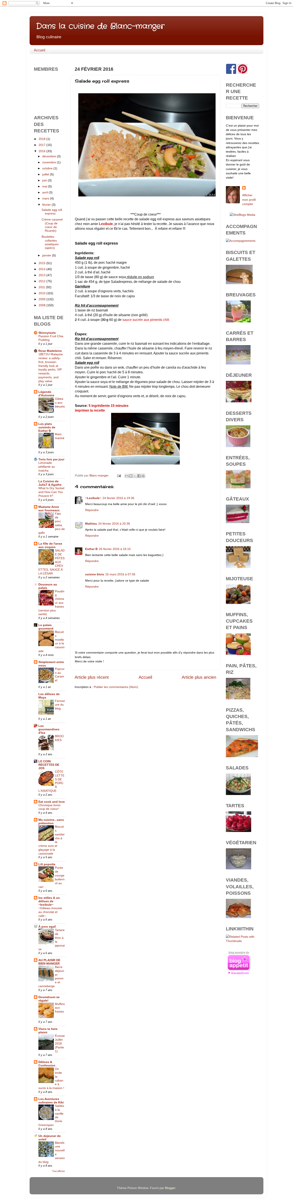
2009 (42, 299)
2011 (42, 287)
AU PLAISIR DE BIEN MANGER (49, 961)
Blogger (170, 1188)
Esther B (91, 549)
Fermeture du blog (60, 704)
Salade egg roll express (52, 211)
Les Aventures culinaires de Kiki (51, 1100)
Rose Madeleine (50, 350)
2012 (42, 281)
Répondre (92, 510)
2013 (42, 275)
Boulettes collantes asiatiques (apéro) (50, 242)
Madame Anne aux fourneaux (49, 508)
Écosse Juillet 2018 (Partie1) (60, 1043)
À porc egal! (47, 926)
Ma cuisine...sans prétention (51, 821)
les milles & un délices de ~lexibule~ (49, 901)
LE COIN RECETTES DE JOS (48, 765)
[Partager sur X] (135, 476)
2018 (42, 139)
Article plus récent (92, 677)
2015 (42, 263)
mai (45, 186)
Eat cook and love (51, 801)
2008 (42, 305)
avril (45, 192)
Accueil (39, 50)
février (47, 204)
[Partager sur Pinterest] (143, 476)
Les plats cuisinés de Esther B (46, 427)
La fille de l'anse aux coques (50, 545)
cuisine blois (94, 574)
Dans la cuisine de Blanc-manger (100, 26)
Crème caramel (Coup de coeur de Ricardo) (52, 225)
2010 (42, 293)
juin (45, 180)
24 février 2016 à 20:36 (114, 523)
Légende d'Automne (46, 393)
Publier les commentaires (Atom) (116, 687)
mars (46, 198)
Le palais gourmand (45, 626)
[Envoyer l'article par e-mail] (119, 475)
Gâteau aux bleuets (60, 402)
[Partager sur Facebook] (139, 476)
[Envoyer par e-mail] (127, 476)
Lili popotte (46, 864)
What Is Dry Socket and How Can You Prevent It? (51, 492)
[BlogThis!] (131, 476)
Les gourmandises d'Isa (48, 729)
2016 (42, 151)
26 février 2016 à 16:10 (115, 549)
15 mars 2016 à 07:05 (120, 574)
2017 (42, 145)
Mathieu (91, 523)
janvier (47, 255)
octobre (47, 168)
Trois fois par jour (51, 459)
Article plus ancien (199, 677)
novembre (49, 162)
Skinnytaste (47, 332)
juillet (46, 174)
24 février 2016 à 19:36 (118, 498)
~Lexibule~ (93, 498)
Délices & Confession (46, 1063)
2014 (42, 269)
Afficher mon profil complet (249, 199)
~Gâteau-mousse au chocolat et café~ (50, 912)
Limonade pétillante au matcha (46, 466)
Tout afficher (58, 1171)
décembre (49, 156)
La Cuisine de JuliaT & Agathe (50, 482)
